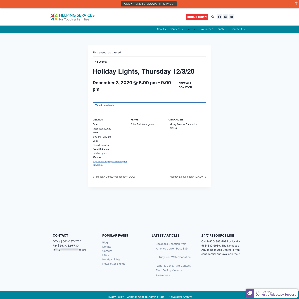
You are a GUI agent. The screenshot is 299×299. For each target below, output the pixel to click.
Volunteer (207, 29)
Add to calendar (106, 105)
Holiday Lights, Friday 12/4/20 (186, 176)
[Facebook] (219, 16)
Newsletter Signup (113, 263)
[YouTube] (231, 16)
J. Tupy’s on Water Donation (173, 257)
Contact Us (238, 29)
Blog (105, 242)
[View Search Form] (212, 17)
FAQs (105, 255)
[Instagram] (225, 16)
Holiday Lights (100, 153)
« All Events (100, 62)
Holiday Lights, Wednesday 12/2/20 (115, 176)
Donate (106, 246)
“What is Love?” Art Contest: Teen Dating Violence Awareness (173, 270)
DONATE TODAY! (197, 17)
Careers (107, 250)
